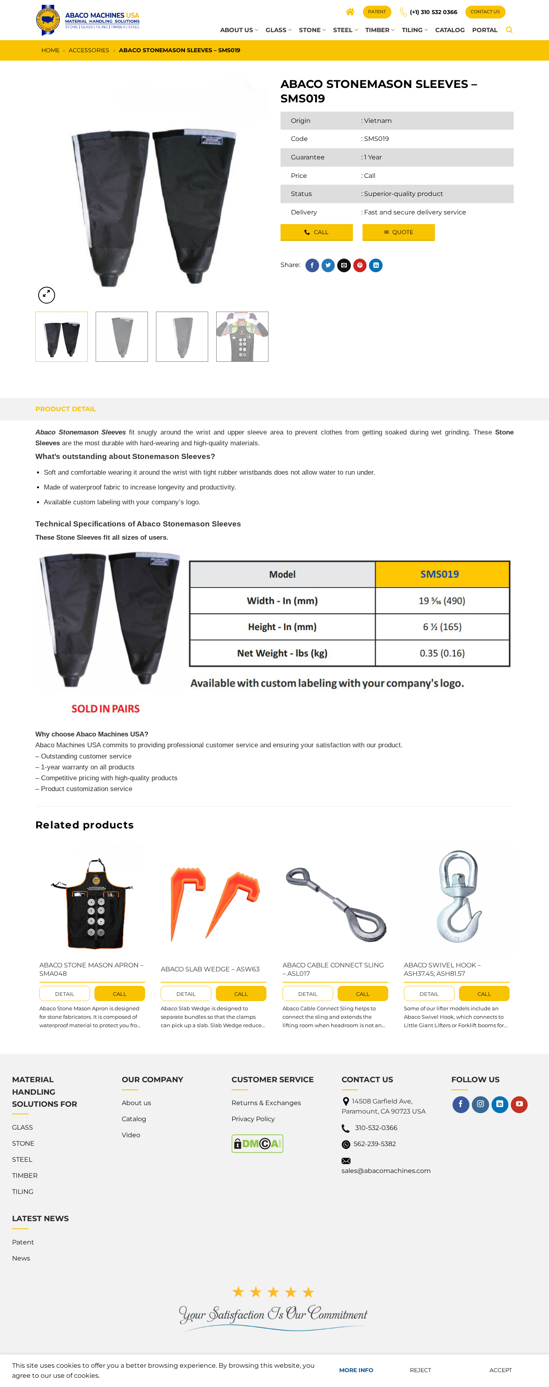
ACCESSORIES (89, 50)
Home (50, 50)
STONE (310, 30)
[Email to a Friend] (344, 265)
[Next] (253, 189)
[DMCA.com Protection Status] (257, 1143)
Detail (64, 994)
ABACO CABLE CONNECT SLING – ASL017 (333, 969)
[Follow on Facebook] (461, 1104)
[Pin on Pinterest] (360, 265)
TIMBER (377, 30)
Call (369, 175)
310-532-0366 (376, 1128)
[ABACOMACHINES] (87, 20)
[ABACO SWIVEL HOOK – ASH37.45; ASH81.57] (457, 900)
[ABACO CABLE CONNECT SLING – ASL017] (335, 900)
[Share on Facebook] (312, 265)
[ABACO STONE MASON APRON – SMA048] (92, 900)
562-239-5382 (375, 1144)
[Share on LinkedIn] (376, 265)
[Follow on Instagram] (480, 1104)
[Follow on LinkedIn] (500, 1104)
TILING (412, 30)
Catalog (450, 30)
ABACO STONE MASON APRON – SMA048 (91, 969)
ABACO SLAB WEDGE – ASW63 (210, 969)
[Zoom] (46, 295)
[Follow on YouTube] (519, 1104)
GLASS (276, 30)
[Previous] (50, 189)
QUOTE (398, 232)
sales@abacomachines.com (386, 1171)
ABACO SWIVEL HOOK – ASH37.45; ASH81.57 (442, 969)
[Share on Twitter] (328, 265)
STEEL (342, 30)
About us (236, 30)
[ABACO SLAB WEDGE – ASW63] (213, 900)
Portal (485, 30)
